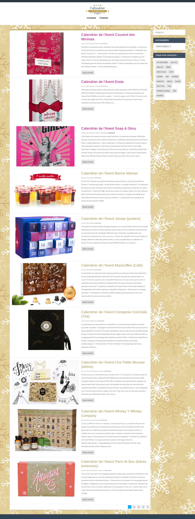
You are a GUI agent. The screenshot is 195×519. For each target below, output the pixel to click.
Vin (174, 91)
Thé (95, 321)
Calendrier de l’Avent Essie (102, 82)
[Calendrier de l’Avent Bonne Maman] (45, 191)
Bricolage (161, 72)
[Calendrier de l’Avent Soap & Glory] (45, 146)
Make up (160, 81)
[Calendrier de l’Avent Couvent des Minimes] (45, 53)
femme (159, 77)
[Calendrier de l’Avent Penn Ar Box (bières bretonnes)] (45, 479)
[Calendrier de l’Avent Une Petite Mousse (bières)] (45, 382)
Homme (91, 18)
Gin (167, 77)
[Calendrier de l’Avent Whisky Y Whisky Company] (45, 430)
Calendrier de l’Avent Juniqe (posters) (110, 218)
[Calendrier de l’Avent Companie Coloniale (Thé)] (45, 330)
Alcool (92, 371)
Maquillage (104, 133)
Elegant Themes (38, 516)
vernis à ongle (163, 91)
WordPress (55, 516)
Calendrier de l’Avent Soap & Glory (108, 128)
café (171, 72)
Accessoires (162, 62)
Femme (104, 18)
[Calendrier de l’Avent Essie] (45, 100)
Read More (88, 73)
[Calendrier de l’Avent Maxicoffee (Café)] (45, 284)
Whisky (160, 96)
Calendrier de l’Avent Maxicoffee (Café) (112, 265)
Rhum (177, 81)
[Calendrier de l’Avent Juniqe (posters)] (45, 237)
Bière (96, 371)
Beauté (92, 43)
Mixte (92, 178)
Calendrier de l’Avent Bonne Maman (109, 173)
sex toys (160, 86)
